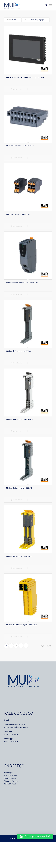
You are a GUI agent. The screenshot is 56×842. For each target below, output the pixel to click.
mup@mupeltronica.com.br (14, 724)
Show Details (17, 89)
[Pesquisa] (44, 5)
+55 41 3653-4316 (11, 741)
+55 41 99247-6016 (11, 734)
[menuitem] (44, 5)
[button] (35, 836)
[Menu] (50, 5)
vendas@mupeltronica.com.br (16, 727)
